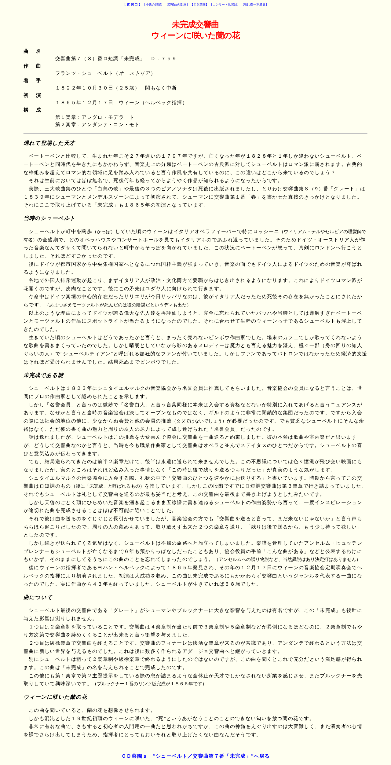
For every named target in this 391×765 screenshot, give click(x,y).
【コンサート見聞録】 (225, 4)
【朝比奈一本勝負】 (255, 4)
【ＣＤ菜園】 (199, 4)
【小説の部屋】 (153, 4)
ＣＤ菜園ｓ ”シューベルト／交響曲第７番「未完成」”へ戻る (195, 756)
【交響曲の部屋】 (177, 4)
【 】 (132, 4)
